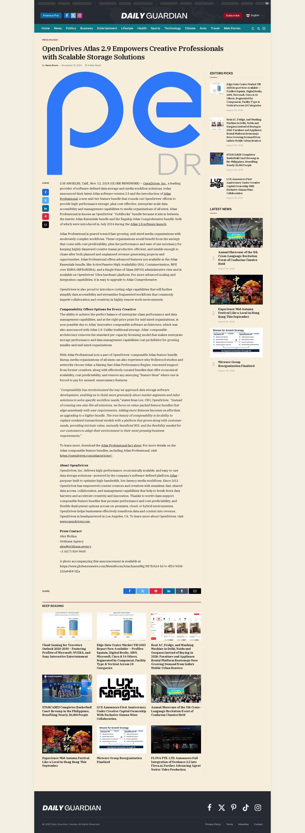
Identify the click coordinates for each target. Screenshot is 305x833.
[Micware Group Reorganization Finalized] (122, 739)
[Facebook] (45, 192)
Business (86, 28)
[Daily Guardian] (154, 15)
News (58, 28)
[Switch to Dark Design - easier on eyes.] (253, 28)
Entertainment (107, 28)
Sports (155, 28)
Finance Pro (51, 15)
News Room (51, 65)
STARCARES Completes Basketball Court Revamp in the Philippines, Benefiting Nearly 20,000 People (67, 711)
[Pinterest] (45, 216)
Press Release (50, 40)
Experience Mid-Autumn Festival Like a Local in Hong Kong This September (65, 762)
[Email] (45, 224)
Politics (71, 28)
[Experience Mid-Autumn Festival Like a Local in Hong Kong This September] (67, 739)
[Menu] (263, 28)
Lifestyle (127, 28)
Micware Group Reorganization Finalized (119, 760)
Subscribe (233, 15)
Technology (172, 28)
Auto (203, 28)
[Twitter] (45, 200)
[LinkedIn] (45, 208)
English (254, 15)
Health (142, 28)
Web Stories (232, 28)
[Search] (259, 28)
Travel (215, 28)
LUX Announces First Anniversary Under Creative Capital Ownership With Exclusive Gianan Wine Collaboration (121, 713)
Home (46, 28)
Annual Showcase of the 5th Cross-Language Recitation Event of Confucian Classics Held (176, 711)
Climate (190, 28)
